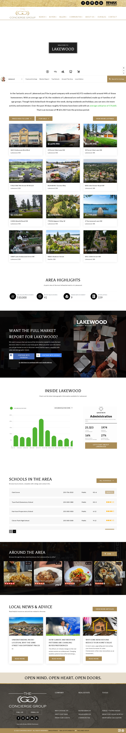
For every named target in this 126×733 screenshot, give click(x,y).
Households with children (105, 439)
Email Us (35, 712)
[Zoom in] (123, 68)
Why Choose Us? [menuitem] (61, 710)
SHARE (28, 563)
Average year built (104, 431)
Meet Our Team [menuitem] (61, 714)
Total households (88, 431)
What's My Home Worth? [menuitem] (112, 714)
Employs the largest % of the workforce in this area (100, 420)
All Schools (105, 480)
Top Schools (55, 79)
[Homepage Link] (22, 13)
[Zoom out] (123, 70)
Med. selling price (25, 294)
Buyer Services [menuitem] (84, 710)
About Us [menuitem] (89, 17)
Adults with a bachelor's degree (91, 439)
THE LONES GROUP (83, 730)
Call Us (19, 712)
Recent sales (50, 294)
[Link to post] (26, 626)
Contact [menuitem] (112, 17)
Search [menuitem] (42, 17)
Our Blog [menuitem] (102, 17)
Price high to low (20, 118)
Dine (109, 554)
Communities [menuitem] (75, 17)
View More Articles (105, 609)
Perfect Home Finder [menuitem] (111, 710)
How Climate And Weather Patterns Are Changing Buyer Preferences (62, 643)
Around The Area (67, 79)
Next (122, 574)
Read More (20, 658)
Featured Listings (31, 79)
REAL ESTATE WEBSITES (67, 730)
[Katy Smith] (3, 79)
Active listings (102, 294)
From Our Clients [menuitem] (62, 718)
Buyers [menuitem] (52, 17)
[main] (63, 346)
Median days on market (78, 294)
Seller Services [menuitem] (84, 714)
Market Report (44, 79)
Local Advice (79, 79)
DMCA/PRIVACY (53, 730)
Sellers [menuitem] (62, 17)
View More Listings (105, 118)
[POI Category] (47, 71)
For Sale (43, 118)
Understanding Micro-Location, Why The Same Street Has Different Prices (26, 643)
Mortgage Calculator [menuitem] (111, 718)
